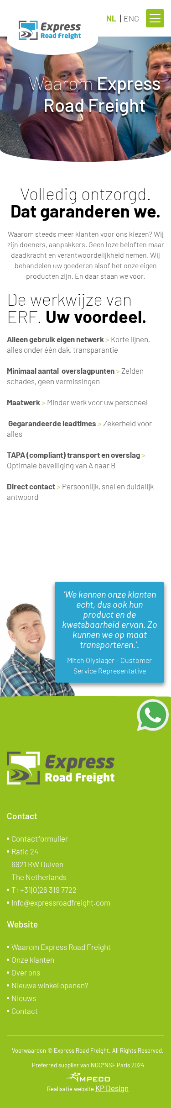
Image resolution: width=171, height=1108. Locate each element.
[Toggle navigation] (155, 18)
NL (111, 18)
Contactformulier (39, 838)
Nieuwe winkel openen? (49, 985)
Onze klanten (32, 959)
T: (44, 889)
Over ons (25, 972)
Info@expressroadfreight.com (60, 902)
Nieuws (23, 997)
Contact (24, 1010)
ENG (131, 18)
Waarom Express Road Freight (61, 946)
